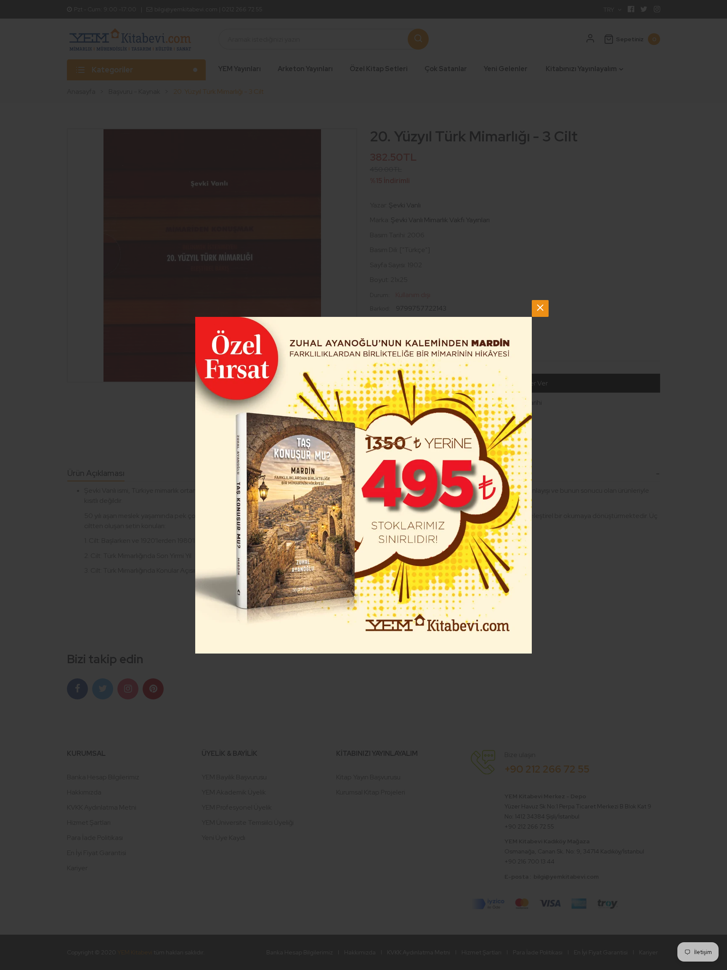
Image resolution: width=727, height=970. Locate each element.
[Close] (540, 308)
